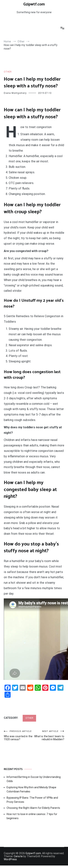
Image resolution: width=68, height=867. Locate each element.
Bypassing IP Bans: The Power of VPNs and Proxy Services (32, 799)
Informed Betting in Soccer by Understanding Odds (34, 779)
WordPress (10, 859)
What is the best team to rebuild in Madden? (49, 735)
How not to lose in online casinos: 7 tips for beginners (32, 816)
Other (8, 71)
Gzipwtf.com (34, 4)
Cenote (18, 856)
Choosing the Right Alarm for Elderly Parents (33, 807)
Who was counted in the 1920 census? (18, 735)
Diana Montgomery (15, 93)
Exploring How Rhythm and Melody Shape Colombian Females (31, 789)
